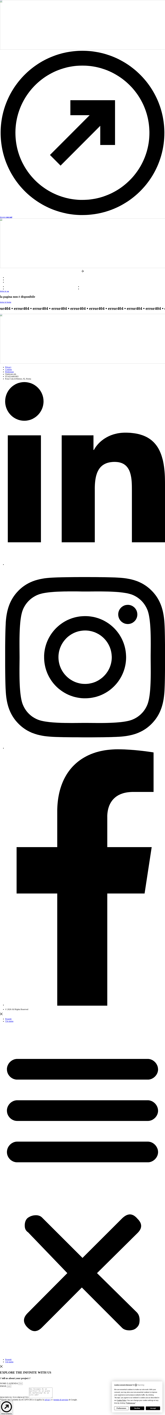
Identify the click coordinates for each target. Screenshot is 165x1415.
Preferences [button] (130, 1403)
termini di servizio (61, 1400)
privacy (48, 1400)
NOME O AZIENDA (9, 1383)
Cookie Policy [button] (121, 1400)
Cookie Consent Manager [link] (123, 1385)
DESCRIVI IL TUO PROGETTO (14, 1397)
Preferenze (9, 372)
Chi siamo (9, 1021)
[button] (82, 1190)
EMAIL (3, 1386)
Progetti (8, 1019)
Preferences (121, 1408)
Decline (137, 1408)
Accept (153, 1408)
